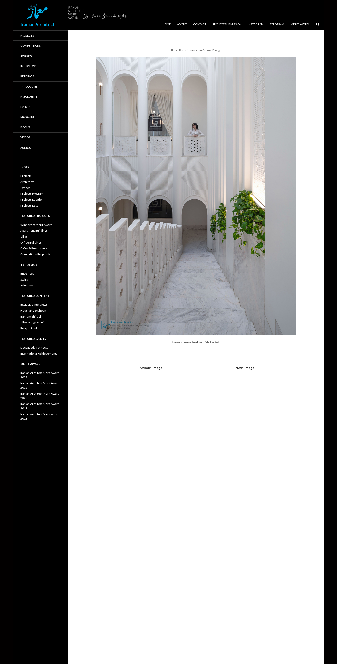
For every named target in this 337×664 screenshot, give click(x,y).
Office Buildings (31, 242)
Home (167, 24)
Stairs (24, 279)
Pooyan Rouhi (29, 328)
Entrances (27, 273)
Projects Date (29, 205)
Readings (27, 76)
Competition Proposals (35, 254)
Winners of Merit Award (36, 225)
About (182, 24)
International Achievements (38, 353)
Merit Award (300, 24)
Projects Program (32, 193)
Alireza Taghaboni (32, 322)
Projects (27, 35)
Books (25, 127)
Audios (25, 147)
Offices (25, 188)
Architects (27, 182)
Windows (26, 285)
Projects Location (31, 199)
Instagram (255, 24)
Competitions (30, 45)
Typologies (28, 86)
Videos (25, 137)
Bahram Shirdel (30, 316)
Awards (26, 55)
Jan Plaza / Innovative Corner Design (198, 50)
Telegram (277, 24)
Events (25, 106)
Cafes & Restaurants (33, 248)
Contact (199, 24)
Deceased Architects (34, 347)
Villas (24, 236)
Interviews (28, 66)
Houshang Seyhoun (33, 310)
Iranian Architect (37, 24)
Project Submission (227, 24)
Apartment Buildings (34, 230)
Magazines (28, 117)
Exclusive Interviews (34, 304)
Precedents (28, 96)
